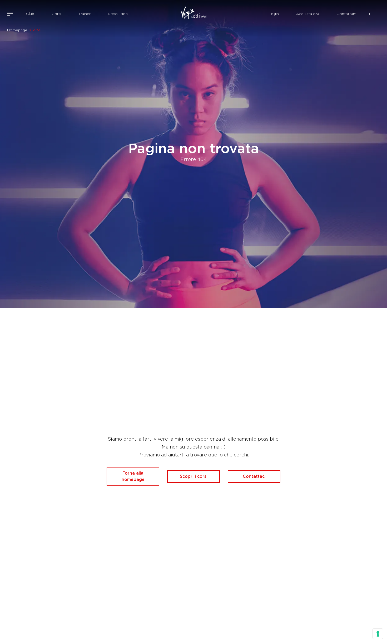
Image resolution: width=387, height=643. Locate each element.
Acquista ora (307, 14)
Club (30, 14)
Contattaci (254, 476)
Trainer (84, 14)
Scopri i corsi (193, 476)
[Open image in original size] (194, 13)
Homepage (17, 30)
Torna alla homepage (133, 476)
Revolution (118, 14)
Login (274, 14)
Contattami (346, 14)
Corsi (56, 14)
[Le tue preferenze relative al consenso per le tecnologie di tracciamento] (378, 634)
